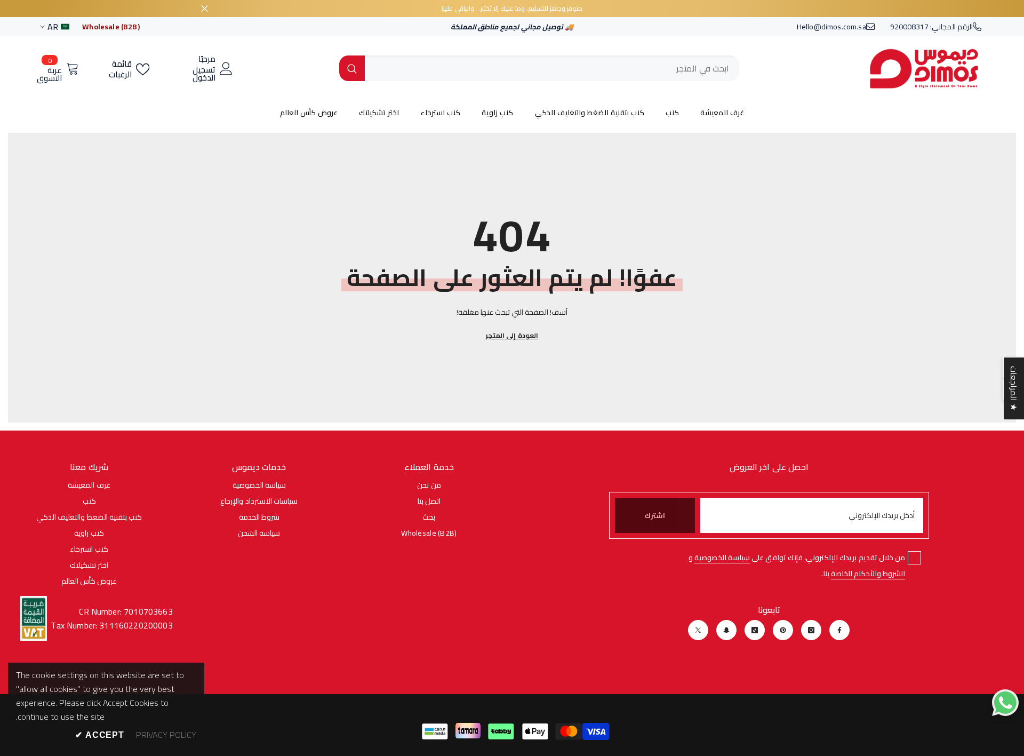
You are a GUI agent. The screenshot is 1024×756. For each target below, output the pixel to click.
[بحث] (539, 68)
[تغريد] (698, 630)
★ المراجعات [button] (1014, 388)
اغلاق (204, 8)
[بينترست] (783, 630)
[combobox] (552, 68)
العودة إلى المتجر (512, 335)
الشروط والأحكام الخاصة (868, 573)
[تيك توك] (755, 630)
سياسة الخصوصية (722, 557)
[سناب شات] (726, 630)
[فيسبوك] (839, 630)
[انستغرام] (811, 630)
